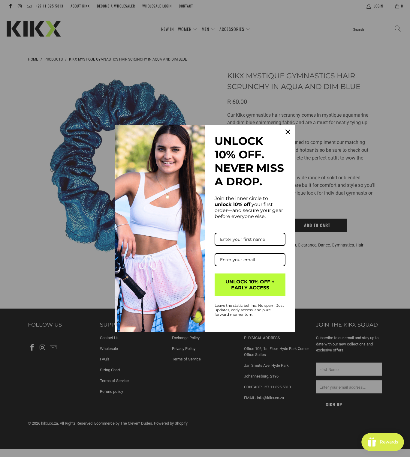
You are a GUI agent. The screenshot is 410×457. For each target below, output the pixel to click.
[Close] (288, 132)
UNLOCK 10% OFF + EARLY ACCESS (250, 284)
